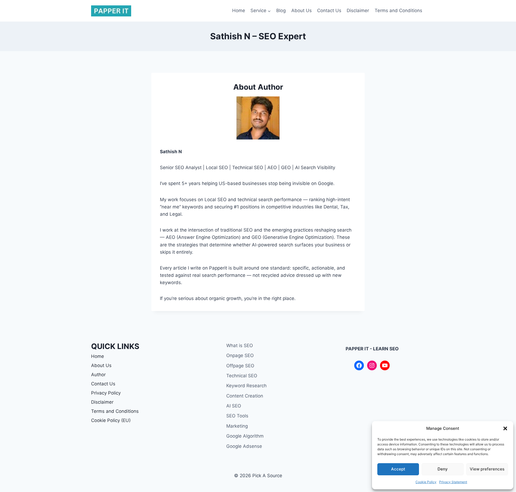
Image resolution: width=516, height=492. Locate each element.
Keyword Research (246, 385)
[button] (505, 428)
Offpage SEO (240, 365)
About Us (301, 10)
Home (238, 10)
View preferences (487, 469)
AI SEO (233, 406)
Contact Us (329, 10)
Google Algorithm (245, 436)
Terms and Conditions (398, 10)
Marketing (237, 426)
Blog (281, 10)
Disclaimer (358, 10)
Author (98, 374)
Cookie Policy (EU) (111, 420)
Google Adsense (244, 446)
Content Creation (244, 396)
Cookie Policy (425, 482)
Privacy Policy (106, 393)
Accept (398, 469)
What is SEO (239, 345)
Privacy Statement (453, 482)
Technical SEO (241, 375)
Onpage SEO (240, 355)
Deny (443, 469)
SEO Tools (237, 415)
